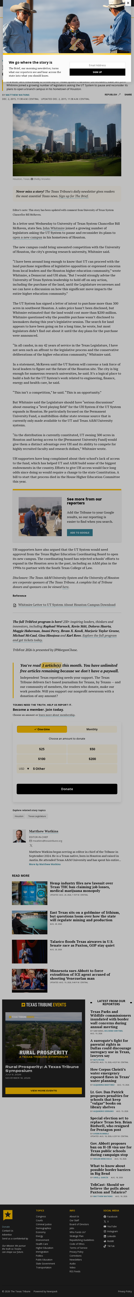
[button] (67, 648)
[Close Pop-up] (128, 3)
